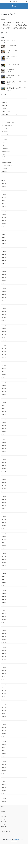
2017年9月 (3, 479)
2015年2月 (3, 568)
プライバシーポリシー (6, 831)
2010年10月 (4, 716)
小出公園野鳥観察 (10, 69)
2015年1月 (3, 570)
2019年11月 (4, 405)
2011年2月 (3, 704)
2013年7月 (3, 622)
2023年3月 (3, 291)
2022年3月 (3, 325)
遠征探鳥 (4, 156)
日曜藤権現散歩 (5, 148)
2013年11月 (4, 610)
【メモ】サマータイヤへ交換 (12, 64)
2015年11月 (4, 542)
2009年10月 (4, 750)
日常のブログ (4, 809)
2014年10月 (4, 579)
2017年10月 (4, 476)
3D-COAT (4, 102)
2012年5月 (3, 662)
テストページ (4, 826)
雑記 (3, 159)
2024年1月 (3, 263)
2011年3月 (3, 702)
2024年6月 (3, 248)
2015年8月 (3, 551)
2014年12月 (4, 573)
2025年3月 (3, 223)
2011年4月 (3, 699)
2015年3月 (3, 565)
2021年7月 (3, 348)
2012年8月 (3, 653)
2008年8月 (3, 790)
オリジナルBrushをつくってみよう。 (12, 22)
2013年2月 (3, 636)
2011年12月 (4, 676)
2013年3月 (3, 633)
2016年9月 (3, 513)
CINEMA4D (4, 105)
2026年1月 (3, 194)
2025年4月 (3, 220)
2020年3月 (3, 394)
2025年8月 (3, 209)
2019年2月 (3, 431)
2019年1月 (3, 434)
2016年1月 (3, 536)
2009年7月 (3, 759)
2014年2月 (3, 602)
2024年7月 (3, 246)
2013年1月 (3, 639)
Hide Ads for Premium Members (8, 834)
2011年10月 (4, 682)
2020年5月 (3, 388)
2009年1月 (3, 776)
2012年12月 (4, 642)
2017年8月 (3, 482)
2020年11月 (4, 371)
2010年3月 (3, 736)
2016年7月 (3, 519)
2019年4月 (3, 425)
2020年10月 (4, 374)
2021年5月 (3, 354)
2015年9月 (3, 548)
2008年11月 (4, 781)
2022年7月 (3, 314)
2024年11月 (4, 234)
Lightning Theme (16, 839)
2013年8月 (3, 619)
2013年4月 (3, 630)
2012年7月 (3, 656)
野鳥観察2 (3, 811)
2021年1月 (3, 365)
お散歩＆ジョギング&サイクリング (9, 114)
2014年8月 (3, 585)
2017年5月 (3, 491)
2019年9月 (3, 411)
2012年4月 (3, 665)
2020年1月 (3, 400)
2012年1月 (3, 673)
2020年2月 (3, 397)
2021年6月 (3, 351)
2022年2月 (3, 328)
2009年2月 (3, 773)
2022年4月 (3, 323)
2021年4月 (3, 357)
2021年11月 (4, 337)
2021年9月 (3, 343)
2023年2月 (3, 294)
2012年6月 (3, 659)
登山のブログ (4, 814)
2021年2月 (3, 362)
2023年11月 (4, 268)
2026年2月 (3, 192)
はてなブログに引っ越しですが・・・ (9, 35)
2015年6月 (3, 556)
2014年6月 (3, 590)
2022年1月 (3, 331)
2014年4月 (3, 596)
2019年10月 (4, 408)
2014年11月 (4, 576)
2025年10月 (4, 203)
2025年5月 (3, 217)
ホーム (2, 806)
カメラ (3, 119)
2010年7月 (3, 724)
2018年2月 (3, 465)
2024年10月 (4, 237)
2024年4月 (3, 254)
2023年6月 (3, 283)
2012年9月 (3, 650)
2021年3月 (3, 360)
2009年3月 (3, 770)
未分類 (3, 154)
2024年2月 (3, 260)
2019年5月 (3, 422)
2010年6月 (3, 727)
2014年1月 (3, 605)
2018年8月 (3, 448)
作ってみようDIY (6, 136)
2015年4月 (3, 562)
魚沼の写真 (3, 819)
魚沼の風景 (4, 171)
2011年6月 (3, 693)
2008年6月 (3, 796)
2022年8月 (3, 311)
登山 (2, 176)
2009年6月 (3, 761)
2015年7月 (3, 553)
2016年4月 (3, 528)
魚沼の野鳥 (4, 168)
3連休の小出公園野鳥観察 (11, 56)
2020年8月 (3, 380)
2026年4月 (3, 186)
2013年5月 (3, 627)
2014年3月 (3, 599)
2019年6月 (3, 419)
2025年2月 (3, 226)
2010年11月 (4, 713)
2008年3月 (3, 801)
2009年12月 (4, 744)
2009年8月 (3, 756)
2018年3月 (3, 462)
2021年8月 (3, 345)
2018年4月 (3, 459)
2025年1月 (3, 229)
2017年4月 (3, 494)
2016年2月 (3, 533)
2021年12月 (4, 334)
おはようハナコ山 (6, 111)
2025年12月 (4, 197)
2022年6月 (3, 317)
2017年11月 (4, 474)
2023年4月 (3, 288)
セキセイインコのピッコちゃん (9, 122)
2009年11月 (4, 747)
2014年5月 (3, 593)
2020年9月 (3, 377)
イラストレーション (6, 117)
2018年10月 (4, 442)
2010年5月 (3, 730)
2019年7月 (3, 417)
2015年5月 (3, 559)
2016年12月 (4, 505)
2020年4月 (3, 391)
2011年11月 (3, 679)
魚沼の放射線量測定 (6, 162)
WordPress (9, 839)
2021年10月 (4, 340)
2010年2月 (3, 739)
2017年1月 (3, 502)
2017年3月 (3, 496)
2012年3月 (3, 667)
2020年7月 (3, 382)
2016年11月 (4, 508)
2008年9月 (3, 787)
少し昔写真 (3, 821)
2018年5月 (3, 457)
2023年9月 (3, 274)
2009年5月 (3, 764)
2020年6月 (3, 385)
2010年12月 (4, 710)
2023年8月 (3, 277)
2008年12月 (4, 778)
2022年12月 (4, 300)
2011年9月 (3, 684)
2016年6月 (3, 522)
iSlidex (2, 97)
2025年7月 (3, 211)
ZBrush (3, 19)
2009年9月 (3, 753)
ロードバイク (5, 134)
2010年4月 (3, 733)
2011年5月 (3, 696)
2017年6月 (3, 488)
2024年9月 (3, 240)
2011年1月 (3, 707)
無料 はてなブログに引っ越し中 (8, 40)
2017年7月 (3, 485)
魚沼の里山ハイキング (7, 165)
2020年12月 (4, 368)
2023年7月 (3, 280)
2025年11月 (4, 200)
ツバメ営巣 (4, 128)
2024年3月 (3, 257)
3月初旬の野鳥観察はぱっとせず (13, 75)
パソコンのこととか (6, 131)
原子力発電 (4, 139)
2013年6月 (3, 625)
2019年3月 (3, 428)
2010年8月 (3, 722)
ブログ (2, 99)
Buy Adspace (4, 829)
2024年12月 (4, 231)
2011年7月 (3, 690)
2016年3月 (3, 531)
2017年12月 (4, 471)
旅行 (3, 145)
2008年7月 (3, 793)
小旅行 (3, 142)
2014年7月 (3, 588)
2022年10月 (4, 305)
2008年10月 (4, 784)
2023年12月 (4, 266)
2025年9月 (3, 206)
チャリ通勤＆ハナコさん (7, 125)
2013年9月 (3, 616)
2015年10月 (4, 545)
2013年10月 (4, 613)
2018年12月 (4, 437)
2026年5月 (3, 183)
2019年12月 (4, 402)
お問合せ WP (4, 824)
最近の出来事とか (6, 151)
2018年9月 (3, 445)
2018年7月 (3, 451)
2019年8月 (3, 414)
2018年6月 (3, 454)
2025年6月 (3, 214)
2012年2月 (3, 670)
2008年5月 (3, 798)
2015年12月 (4, 539)
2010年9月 (3, 719)
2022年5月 (3, 320)
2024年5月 (3, 251)
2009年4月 (3, 767)
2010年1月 (3, 741)
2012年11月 (4, 645)
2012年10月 (4, 647)
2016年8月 (3, 516)
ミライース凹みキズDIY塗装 (12, 45)
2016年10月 (4, 511)
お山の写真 (3, 816)
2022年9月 (3, 308)
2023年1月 (3, 297)
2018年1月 (3, 468)
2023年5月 (3, 286)
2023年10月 (4, 271)
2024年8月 (3, 243)
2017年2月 (3, 499)
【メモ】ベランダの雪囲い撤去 (13, 50)
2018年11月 (4, 439)
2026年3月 (3, 189)
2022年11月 (4, 303)
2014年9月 (3, 582)
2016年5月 (3, 525)
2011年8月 (3, 687)
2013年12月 (4, 608)
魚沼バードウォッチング (7, 173)
